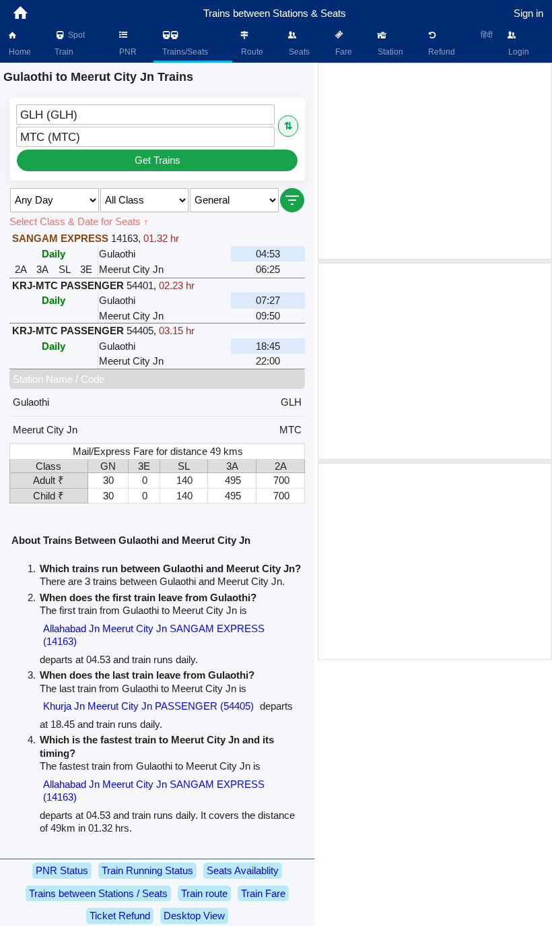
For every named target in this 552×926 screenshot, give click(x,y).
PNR (127, 52)
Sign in (528, 13)
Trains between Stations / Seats (98, 893)
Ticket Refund (120, 915)
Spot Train (70, 43)
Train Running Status (147, 870)
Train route (204, 893)
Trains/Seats (184, 52)
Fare (342, 52)
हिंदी (487, 35)
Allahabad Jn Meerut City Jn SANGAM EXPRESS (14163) (154, 635)
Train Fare (263, 893)
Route (251, 52)
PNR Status (62, 870)
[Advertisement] (435, 161)
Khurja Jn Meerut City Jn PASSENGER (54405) (148, 706)
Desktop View (194, 915)
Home (19, 52)
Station (389, 52)
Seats (298, 52)
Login (517, 52)
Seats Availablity (243, 870)
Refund (440, 52)
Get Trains (157, 160)
